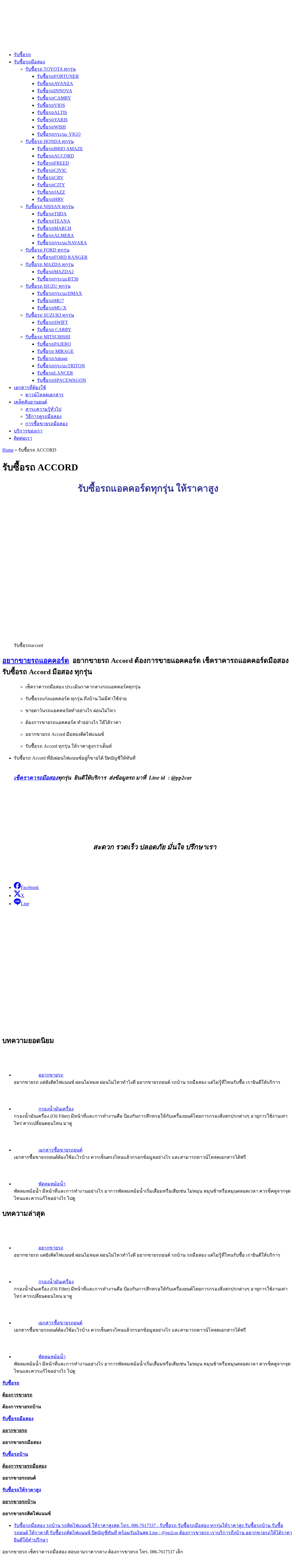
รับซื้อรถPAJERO (54, 344)
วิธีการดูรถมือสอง (43, 416)
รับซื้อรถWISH (51, 126)
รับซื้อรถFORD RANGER (62, 257)
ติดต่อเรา (23, 438)
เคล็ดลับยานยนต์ (30, 401)
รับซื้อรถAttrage (52, 358)
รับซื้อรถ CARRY (54, 329)
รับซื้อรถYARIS (52, 119)
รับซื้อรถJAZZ (51, 192)
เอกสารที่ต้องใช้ (30, 387)
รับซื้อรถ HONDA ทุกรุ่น (49, 141)
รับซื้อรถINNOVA (54, 90)
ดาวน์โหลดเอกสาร (44, 394)
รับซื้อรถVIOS (51, 105)
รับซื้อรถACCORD (55, 155)
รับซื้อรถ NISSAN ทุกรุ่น (49, 206)
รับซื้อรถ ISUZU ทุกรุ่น (48, 286)
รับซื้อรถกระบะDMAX (59, 293)
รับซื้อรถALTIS (52, 112)
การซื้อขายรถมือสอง (46, 423)
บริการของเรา (28, 430)
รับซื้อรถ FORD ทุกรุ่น (47, 250)
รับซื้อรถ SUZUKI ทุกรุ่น (49, 315)
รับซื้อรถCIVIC (52, 170)
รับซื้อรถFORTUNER (58, 76)
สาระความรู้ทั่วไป (43, 409)
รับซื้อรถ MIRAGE (55, 351)
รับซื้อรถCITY (51, 184)
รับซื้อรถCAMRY (54, 98)
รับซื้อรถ (22, 54)
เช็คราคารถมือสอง (36, 778)
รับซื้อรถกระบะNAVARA (62, 242)
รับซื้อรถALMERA (55, 235)
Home (8, 450)
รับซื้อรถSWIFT (52, 322)
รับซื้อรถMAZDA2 (55, 271)
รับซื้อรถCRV (50, 177)
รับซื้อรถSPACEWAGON (61, 380)
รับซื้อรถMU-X (51, 307)
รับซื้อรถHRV (50, 199)
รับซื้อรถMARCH (54, 228)
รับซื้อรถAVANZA (55, 83)
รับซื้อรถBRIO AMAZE (60, 148)
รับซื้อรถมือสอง (29, 61)
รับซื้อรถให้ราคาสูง (21, 1489)
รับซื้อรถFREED (53, 163)
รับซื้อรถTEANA (53, 221)
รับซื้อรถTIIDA (52, 213)
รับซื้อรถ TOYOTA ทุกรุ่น (50, 69)
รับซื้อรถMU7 (50, 300)
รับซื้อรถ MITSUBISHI (47, 336)
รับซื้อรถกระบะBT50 (57, 278)
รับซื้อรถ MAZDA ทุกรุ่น (49, 264)
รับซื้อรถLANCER (55, 373)
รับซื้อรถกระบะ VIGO (59, 134)
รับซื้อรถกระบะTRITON (61, 365)
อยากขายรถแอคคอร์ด (35, 660)
